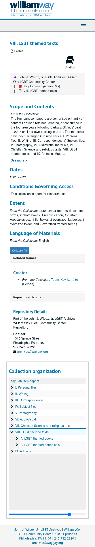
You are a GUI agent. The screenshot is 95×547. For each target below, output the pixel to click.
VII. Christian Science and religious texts (43, 425)
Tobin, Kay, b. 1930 (64, 279)
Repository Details (27, 297)
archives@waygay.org (32, 351)
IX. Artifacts (23, 451)
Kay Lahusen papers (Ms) (42, 86)
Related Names (24, 258)
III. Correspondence (29, 400)
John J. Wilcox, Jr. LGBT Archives (37, 529)
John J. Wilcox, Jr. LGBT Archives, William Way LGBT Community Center (45, 79)
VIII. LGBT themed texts (32, 432)
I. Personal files (26, 387)
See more (18, 160)
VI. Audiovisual (25, 419)
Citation (70, 67)
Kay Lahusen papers (24, 381)
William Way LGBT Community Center (49, 531)
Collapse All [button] (19, 250)
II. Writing (21, 393)
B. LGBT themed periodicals (40, 444)
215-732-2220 (64, 538)
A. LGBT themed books (37, 438)
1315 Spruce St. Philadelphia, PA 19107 (48, 536)
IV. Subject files (25, 406)
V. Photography (26, 413)
